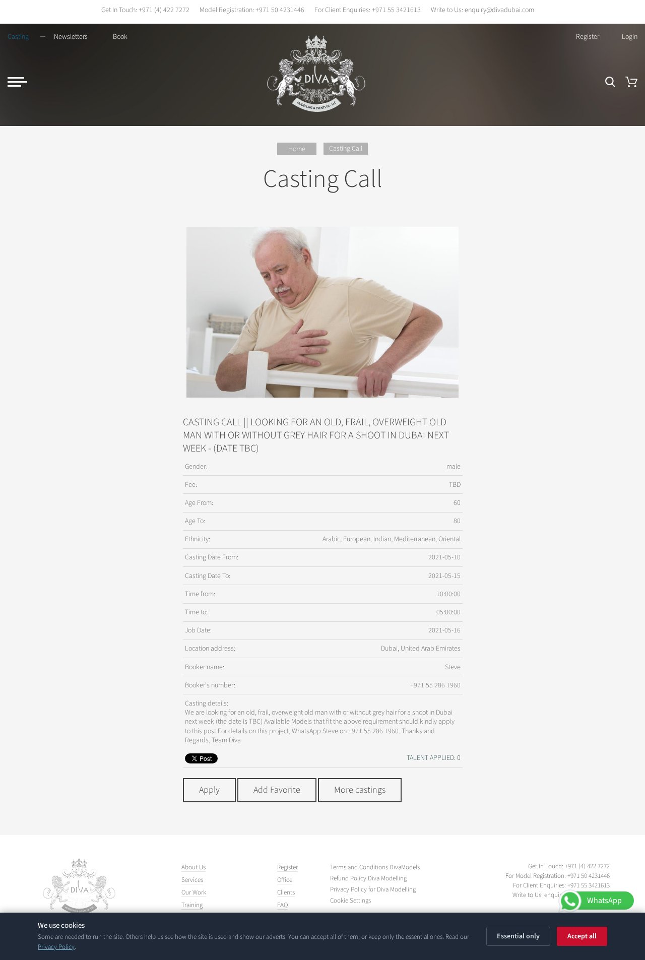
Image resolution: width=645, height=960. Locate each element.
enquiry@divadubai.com (499, 10)
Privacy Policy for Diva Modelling (373, 889)
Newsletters (71, 37)
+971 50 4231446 (279, 10)
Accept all (582, 936)
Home (296, 149)
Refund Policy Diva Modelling (368, 878)
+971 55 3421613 (396, 10)
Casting (18, 37)
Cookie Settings (350, 901)
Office (284, 879)
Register (587, 37)
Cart (631, 82)
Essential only (518, 936)
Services (192, 879)
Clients (286, 892)
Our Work (193, 892)
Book (120, 37)
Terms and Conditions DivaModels (375, 867)
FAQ (282, 905)
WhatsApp (604, 900)
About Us (193, 867)
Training (192, 905)
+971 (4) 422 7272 (164, 10)
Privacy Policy (56, 946)
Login (629, 37)
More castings (359, 790)
